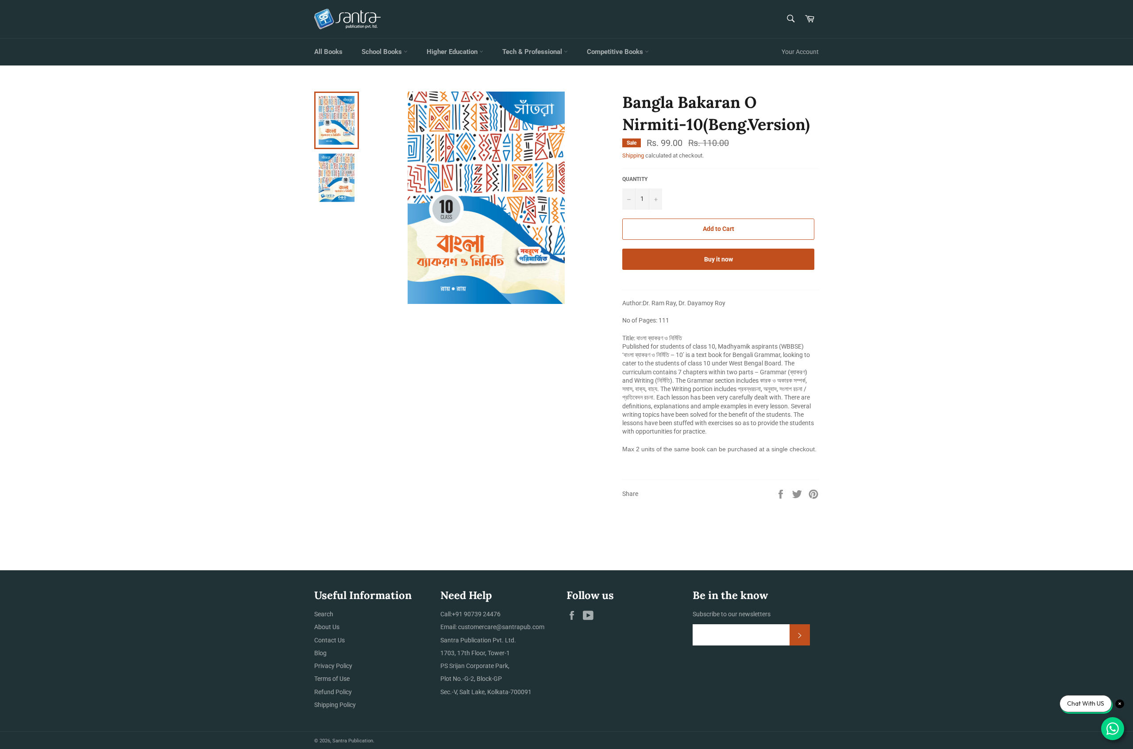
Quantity (634, 179)
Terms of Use (332, 678)
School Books (383, 52)
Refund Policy (333, 691)
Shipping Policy (335, 704)
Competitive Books (616, 52)
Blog (320, 653)
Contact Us (329, 640)
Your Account (800, 51)
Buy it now (718, 259)
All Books (328, 52)
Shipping (633, 155)
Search (323, 614)
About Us (326, 626)
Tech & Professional (533, 52)
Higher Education (453, 52)
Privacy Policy (333, 665)
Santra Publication (352, 741)
